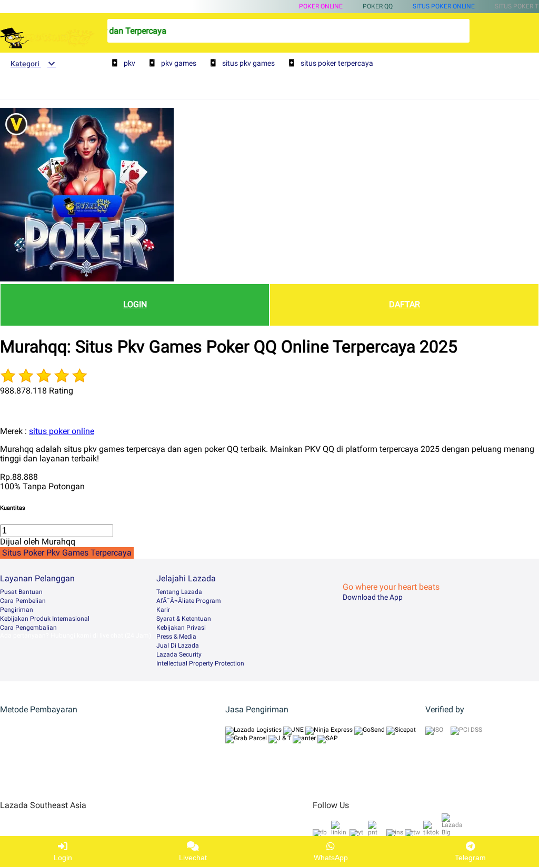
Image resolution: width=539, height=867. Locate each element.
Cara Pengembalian (28, 627)
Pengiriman (16, 609)
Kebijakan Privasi (181, 627)
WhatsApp (331, 857)
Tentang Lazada (179, 592)
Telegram (470, 857)
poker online (321, 6)
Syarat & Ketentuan (183, 618)
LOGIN (135, 304)
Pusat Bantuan (21, 592)
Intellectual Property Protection (200, 663)
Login (63, 857)
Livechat (193, 857)
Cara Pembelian (23, 600)
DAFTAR (404, 304)
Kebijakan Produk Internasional (44, 618)
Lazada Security (179, 654)
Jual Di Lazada (177, 645)
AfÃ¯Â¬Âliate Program (188, 600)
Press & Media (176, 636)
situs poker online (444, 6)
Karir (163, 609)
